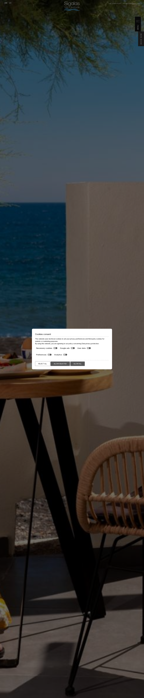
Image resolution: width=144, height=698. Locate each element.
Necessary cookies (44, 348)
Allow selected (60, 363)
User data (81, 348)
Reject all (42, 363)
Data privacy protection (90, 344)
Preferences (41, 355)
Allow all (77, 363)
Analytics (58, 355)
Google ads (65, 348)
